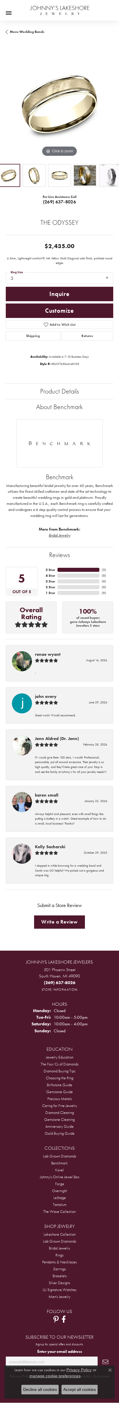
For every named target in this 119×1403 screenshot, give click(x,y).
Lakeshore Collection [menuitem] (60, 1234)
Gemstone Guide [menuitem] (59, 1091)
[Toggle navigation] (8, 12)
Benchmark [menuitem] (59, 1163)
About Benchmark (59, 406)
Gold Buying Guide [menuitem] (60, 1133)
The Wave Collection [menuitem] (59, 1211)
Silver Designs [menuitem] (59, 1282)
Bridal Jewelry (59, 535)
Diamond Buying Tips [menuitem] (59, 1071)
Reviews (59, 554)
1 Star (50, 593)
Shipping (33, 336)
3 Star (50, 581)
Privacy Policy (79, 1370)
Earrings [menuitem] (59, 1268)
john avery (46, 696)
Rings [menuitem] (59, 1255)
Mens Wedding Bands (27, 31)
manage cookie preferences (55, 1376)
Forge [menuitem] (59, 1183)
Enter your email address (59, 1351)
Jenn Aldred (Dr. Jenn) (57, 738)
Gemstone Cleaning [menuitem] (59, 1119)
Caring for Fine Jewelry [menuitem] (59, 1105)
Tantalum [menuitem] (59, 1204)
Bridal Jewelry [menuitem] (59, 1248)
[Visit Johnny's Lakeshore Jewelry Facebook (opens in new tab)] (64, 1319)
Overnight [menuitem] (59, 1190)
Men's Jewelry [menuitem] (59, 1296)
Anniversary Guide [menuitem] (59, 1126)
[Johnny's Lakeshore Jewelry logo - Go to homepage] (59, 7)
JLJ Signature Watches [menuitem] (60, 1289)
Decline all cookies (40, 1389)
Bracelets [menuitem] (60, 1275)
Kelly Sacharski (50, 847)
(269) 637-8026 (59, 202)
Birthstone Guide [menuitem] (59, 1084)
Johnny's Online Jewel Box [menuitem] (59, 1176)
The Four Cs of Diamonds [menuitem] (60, 1064)
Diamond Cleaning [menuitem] (59, 1112)
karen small (46, 795)
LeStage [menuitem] (59, 1197)
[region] (59, 104)
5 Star (50, 569)
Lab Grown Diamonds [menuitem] (59, 1156)
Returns (87, 336)
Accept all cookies (79, 1389)
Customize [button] (59, 310)
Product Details (59, 391)
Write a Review (59, 921)
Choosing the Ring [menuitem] (59, 1077)
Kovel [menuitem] (59, 1169)
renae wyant (47, 654)
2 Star (50, 587)
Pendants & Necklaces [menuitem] (59, 1262)
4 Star (50, 575)
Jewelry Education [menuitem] (59, 1057)
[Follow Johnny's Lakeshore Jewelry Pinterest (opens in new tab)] (56, 1319)
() (104, 569)
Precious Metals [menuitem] (59, 1098)
